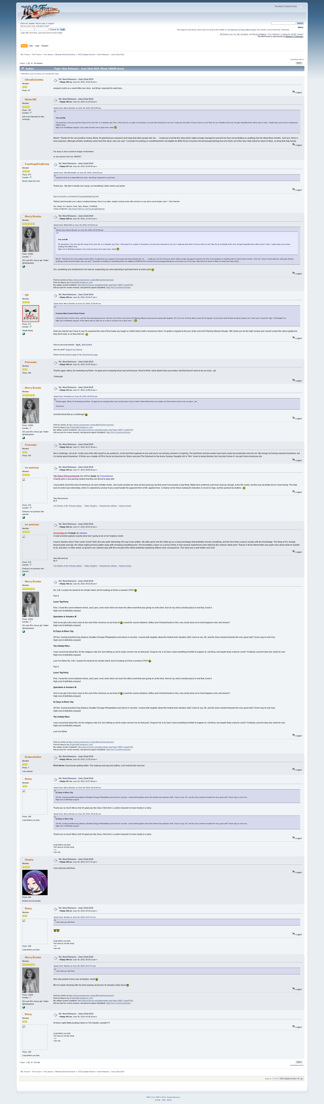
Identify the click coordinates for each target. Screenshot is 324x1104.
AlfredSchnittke (34, 79)
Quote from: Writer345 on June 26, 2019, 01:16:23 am (76, 225)
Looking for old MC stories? (292, 34)
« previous (294, 59)
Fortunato (31, 362)
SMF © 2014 (161, 1097)
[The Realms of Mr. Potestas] (23, 518)
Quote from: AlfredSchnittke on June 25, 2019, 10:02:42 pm (78, 173)
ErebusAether (33, 756)
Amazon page (70, 355)
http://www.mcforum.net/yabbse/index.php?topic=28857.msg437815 (105, 285)
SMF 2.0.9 (150, 1097)
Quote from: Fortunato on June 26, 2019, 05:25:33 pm (76, 396)
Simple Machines (173, 1097)
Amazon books (125, 506)
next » (301, 59)
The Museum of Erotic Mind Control (241, 30)
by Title (237, 34)
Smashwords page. (90, 355)
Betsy (28, 778)
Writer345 (30, 99)
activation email (42, 26)
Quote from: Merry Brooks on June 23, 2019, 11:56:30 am (77, 304)
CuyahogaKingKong (37, 163)
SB (27, 295)
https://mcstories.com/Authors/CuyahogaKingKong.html (76, 196)
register (51, 23)
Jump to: (268, 1079)
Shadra (29, 859)
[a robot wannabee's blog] (23, 267)
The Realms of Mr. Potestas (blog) (67, 506)
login (43, 23)
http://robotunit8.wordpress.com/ (79, 282)
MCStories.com (226, 34)
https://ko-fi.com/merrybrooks (118, 287)
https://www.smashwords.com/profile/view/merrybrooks (91, 280)
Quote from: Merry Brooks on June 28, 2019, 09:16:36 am (77, 788)
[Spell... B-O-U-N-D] (23, 334)
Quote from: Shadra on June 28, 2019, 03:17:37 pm (75, 917)
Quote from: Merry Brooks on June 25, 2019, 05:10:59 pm (77, 108)
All (32, 63)
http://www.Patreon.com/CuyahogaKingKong (86, 209)
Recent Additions (259, 34)
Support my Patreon (74, 350)
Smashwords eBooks (108, 506)
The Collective (274, 34)
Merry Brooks (33, 216)
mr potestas (32, 467)
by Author (244, 34)
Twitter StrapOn (91, 506)
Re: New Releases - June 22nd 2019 (76, 79)
